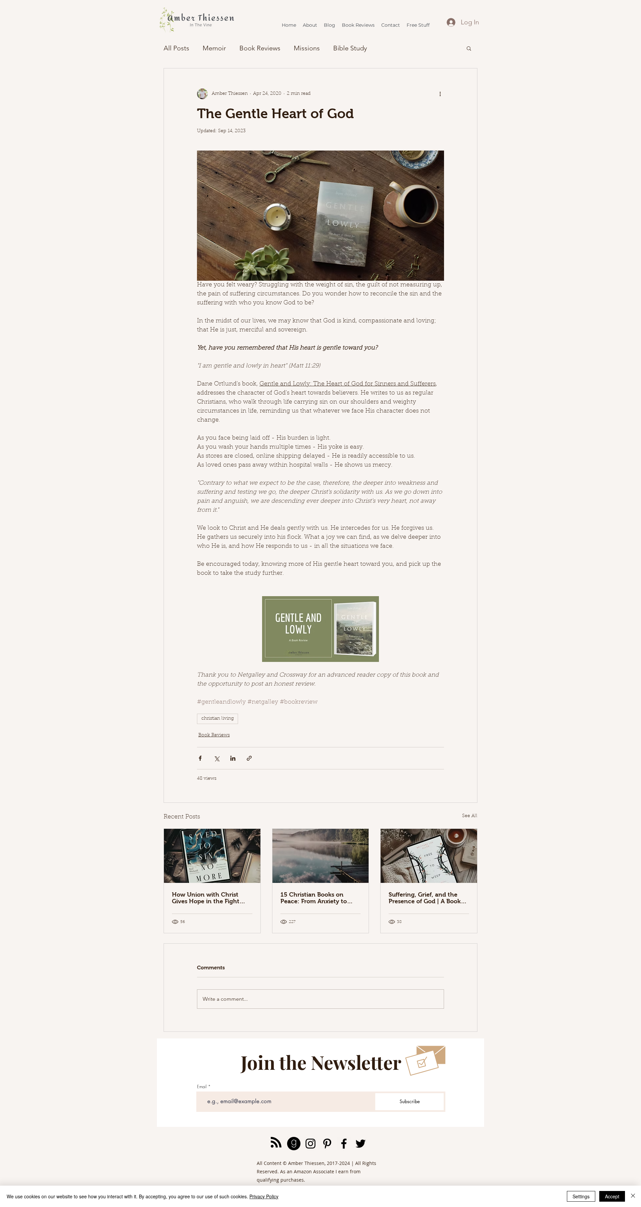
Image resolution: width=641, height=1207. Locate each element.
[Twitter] (360, 1143)
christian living (217, 718)
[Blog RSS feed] (276, 1142)
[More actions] (440, 94)
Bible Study (350, 48)
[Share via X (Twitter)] (216, 758)
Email (202, 1086)
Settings (581, 1196)
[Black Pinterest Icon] (327, 1143)
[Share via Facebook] (200, 758)
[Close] (633, 1196)
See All (469, 816)
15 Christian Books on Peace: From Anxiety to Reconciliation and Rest (314, 898)
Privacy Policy (263, 1196)
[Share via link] (249, 758)
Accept (612, 1196)
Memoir (214, 48)
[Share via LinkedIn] (233, 758)
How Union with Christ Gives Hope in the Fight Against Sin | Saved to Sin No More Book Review (208, 898)
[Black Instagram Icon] (310, 1143)
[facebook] (344, 1143)
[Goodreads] (293, 1143)
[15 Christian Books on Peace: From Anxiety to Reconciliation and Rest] (320, 856)
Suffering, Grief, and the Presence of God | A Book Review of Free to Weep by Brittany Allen (426, 898)
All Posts (176, 48)
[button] (469, 48)
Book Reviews (259, 48)
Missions (307, 48)
